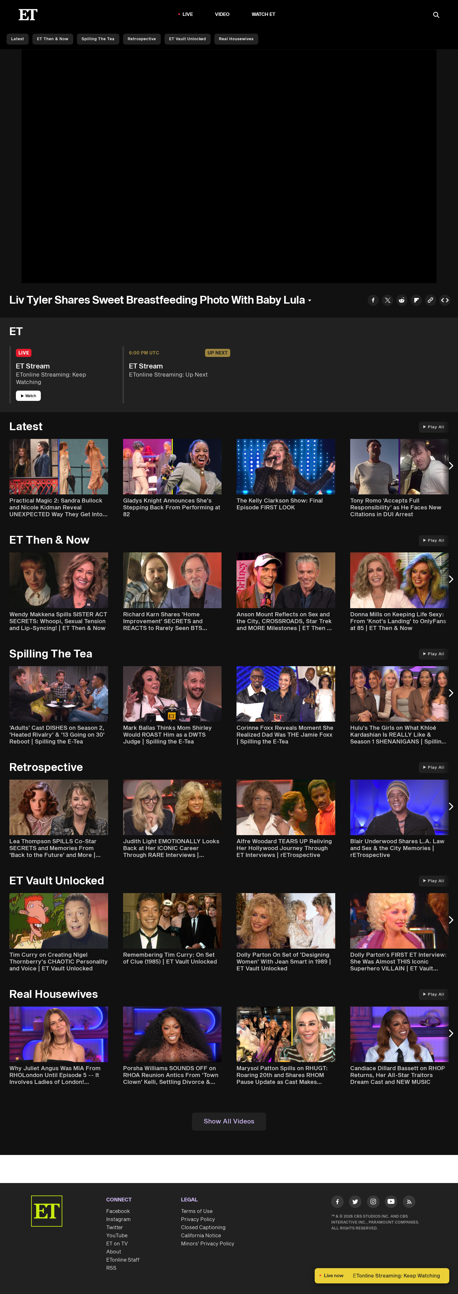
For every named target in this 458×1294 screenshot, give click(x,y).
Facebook (118, 1211)
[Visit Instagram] (373, 1202)
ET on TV (117, 1244)
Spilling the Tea (98, 39)
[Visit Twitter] (355, 1202)
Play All (436, 427)
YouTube (116, 1235)
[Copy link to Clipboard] (430, 301)
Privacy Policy (198, 1219)
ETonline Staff (123, 1260)
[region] (229, 166)
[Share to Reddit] (402, 301)
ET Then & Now (53, 39)
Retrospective (142, 39)
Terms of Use (196, 1211)
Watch (30, 396)
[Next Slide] (450, 469)
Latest (17, 39)
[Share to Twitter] (387, 301)
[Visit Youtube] (391, 1201)
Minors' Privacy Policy (207, 1244)
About (113, 1252)
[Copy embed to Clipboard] (445, 301)
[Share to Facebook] (373, 301)
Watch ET (264, 14)
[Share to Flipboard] (416, 301)
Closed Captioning (203, 1227)
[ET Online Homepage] (28, 14)
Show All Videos (229, 1121)
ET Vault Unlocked (187, 39)
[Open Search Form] (436, 15)
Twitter (114, 1227)
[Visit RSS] (409, 1202)
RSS (111, 1268)
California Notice (201, 1235)
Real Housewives (236, 39)
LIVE (188, 14)
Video (222, 14)
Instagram (118, 1219)
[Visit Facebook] (337, 1202)
